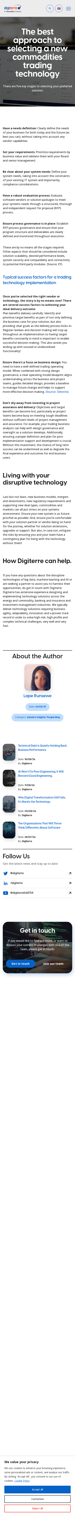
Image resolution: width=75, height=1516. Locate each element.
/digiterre (16, 883)
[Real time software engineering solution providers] (18, 8)
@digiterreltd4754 (21, 892)
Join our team (53, 964)
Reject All (37, 1508)
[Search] (56, 21)
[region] (37, 1486)
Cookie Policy (22, 1480)
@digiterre (17, 873)
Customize (37, 1499)
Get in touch (21, 964)
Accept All (37, 1489)
